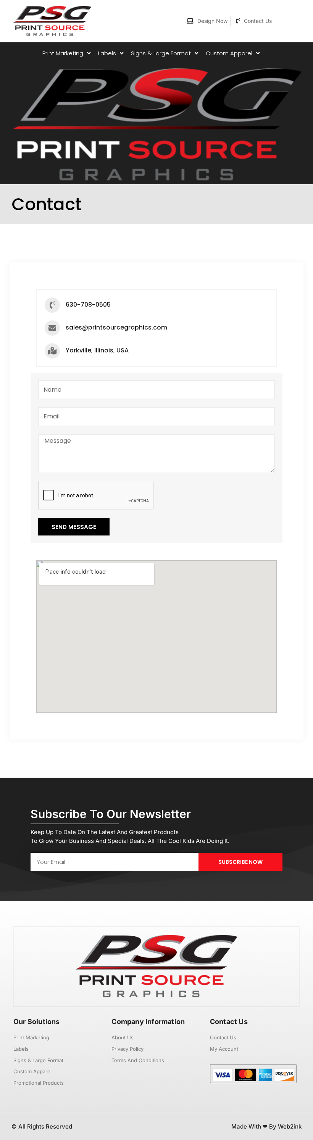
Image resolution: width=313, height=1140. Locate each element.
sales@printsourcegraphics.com (116, 327)
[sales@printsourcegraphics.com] (52, 328)
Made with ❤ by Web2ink (266, 1126)
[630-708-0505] (52, 305)
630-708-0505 (88, 304)
